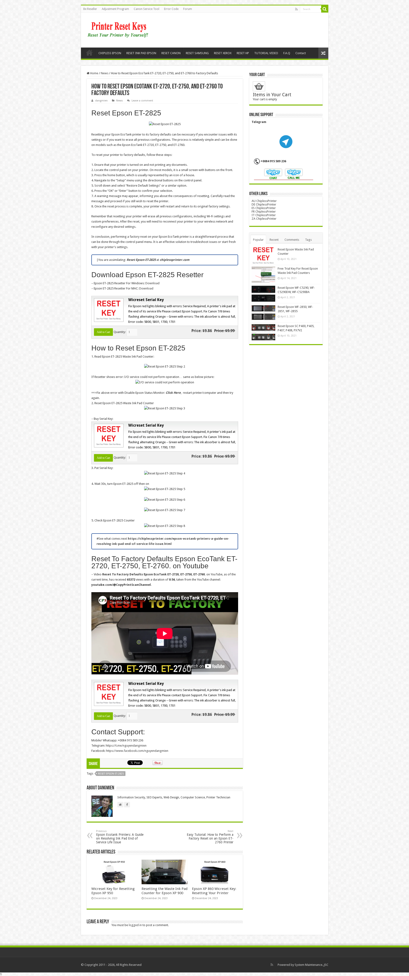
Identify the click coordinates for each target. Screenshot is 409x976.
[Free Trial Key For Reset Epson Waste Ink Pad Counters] (263, 275)
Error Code (171, 9)
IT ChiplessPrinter (264, 215)
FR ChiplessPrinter (264, 211)
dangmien (101, 100)
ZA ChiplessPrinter (264, 218)
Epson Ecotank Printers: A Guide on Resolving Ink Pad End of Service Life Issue (119, 837)
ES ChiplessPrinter (264, 208)
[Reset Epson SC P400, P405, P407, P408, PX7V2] (263, 332)
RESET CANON (171, 53)
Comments (292, 239)
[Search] (324, 9)
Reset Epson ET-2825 (111, 773)
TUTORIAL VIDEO (266, 53)
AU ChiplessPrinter (264, 201)
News (104, 73)
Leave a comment (142, 100)
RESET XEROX (222, 53)
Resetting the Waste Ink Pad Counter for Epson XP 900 (164, 891)
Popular (258, 239)
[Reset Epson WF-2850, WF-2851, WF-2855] (263, 313)
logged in (135, 925)
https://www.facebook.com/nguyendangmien (137, 751)
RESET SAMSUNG (197, 53)
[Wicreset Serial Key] (108, 309)
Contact (300, 53)
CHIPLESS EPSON (109, 53)
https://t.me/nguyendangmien (126, 745)
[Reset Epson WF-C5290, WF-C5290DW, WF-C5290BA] (263, 294)
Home (89, 52)
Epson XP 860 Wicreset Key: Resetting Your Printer (214, 891)
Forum (187, 9)
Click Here (173, 392)
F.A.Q (286, 53)
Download (152, 283)
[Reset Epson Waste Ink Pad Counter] (263, 255)
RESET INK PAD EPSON (141, 53)
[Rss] (296, 9)
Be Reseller (90, 9)
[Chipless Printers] (118, 29)
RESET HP (243, 53)
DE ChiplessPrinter (264, 204)
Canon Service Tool (146, 9)
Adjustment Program (115, 9)
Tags (308, 239)
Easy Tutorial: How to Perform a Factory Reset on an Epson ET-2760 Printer (210, 837)
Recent (274, 239)
